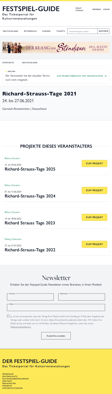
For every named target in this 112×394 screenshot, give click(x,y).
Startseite (8, 63)
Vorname (12, 293)
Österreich (30, 31)
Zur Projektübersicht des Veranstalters (80, 76)
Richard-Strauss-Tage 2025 (30, 169)
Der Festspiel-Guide (29, 361)
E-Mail (11, 304)
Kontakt (7, 381)
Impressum (8, 374)
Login (106, 9)
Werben (96, 9)
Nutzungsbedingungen (15, 379)
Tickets (60, 31)
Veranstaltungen (12, 388)
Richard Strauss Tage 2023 (30, 223)
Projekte (7, 386)
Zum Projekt (94, 163)
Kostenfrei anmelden (56, 335)
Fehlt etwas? (79, 9)
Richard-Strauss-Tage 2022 (30, 249)
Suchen (103, 31)
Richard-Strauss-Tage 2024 (30, 196)
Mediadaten (9, 383)
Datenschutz (10, 376)
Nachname (64, 293)
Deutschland (10, 31)
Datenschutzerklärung (20, 326)
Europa (46, 31)
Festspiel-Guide (31, 8)
